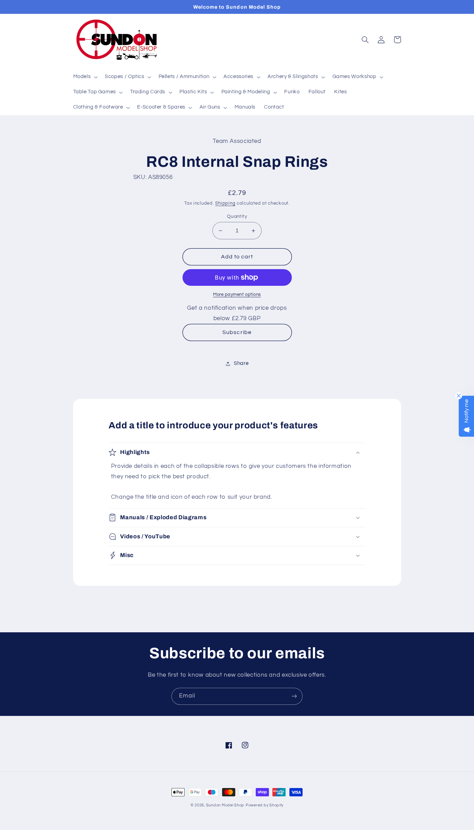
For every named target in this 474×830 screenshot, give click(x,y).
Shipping (225, 203)
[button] (85, 77)
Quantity (237, 216)
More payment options (237, 294)
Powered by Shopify (264, 805)
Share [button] (241, 363)
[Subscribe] (294, 696)
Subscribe (236, 332)
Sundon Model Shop (225, 805)
